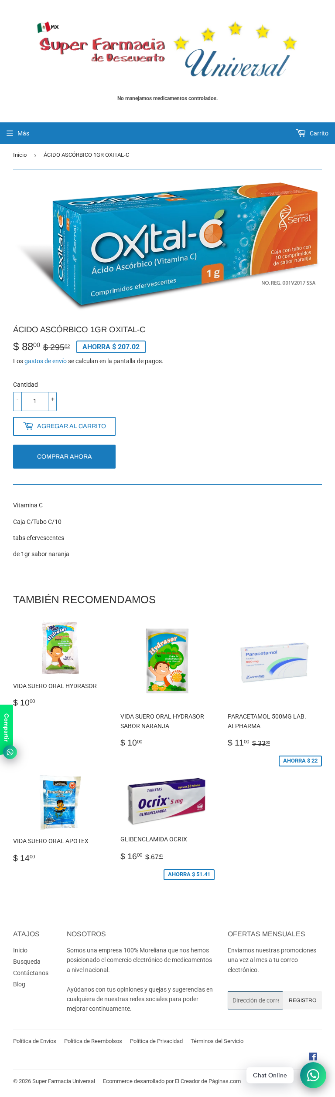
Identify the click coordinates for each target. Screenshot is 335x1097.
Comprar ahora (64, 456)
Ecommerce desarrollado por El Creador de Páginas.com (172, 1081)
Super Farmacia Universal (63, 1081)
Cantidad (25, 384)
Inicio (20, 155)
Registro (302, 1000)
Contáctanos (30, 972)
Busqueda (27, 961)
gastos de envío (45, 361)
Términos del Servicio (217, 1041)
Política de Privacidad (156, 1041)
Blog (19, 984)
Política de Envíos (34, 1041)
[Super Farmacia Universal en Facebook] (313, 1057)
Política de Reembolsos (93, 1041)
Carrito (318, 133)
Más (23, 133)
